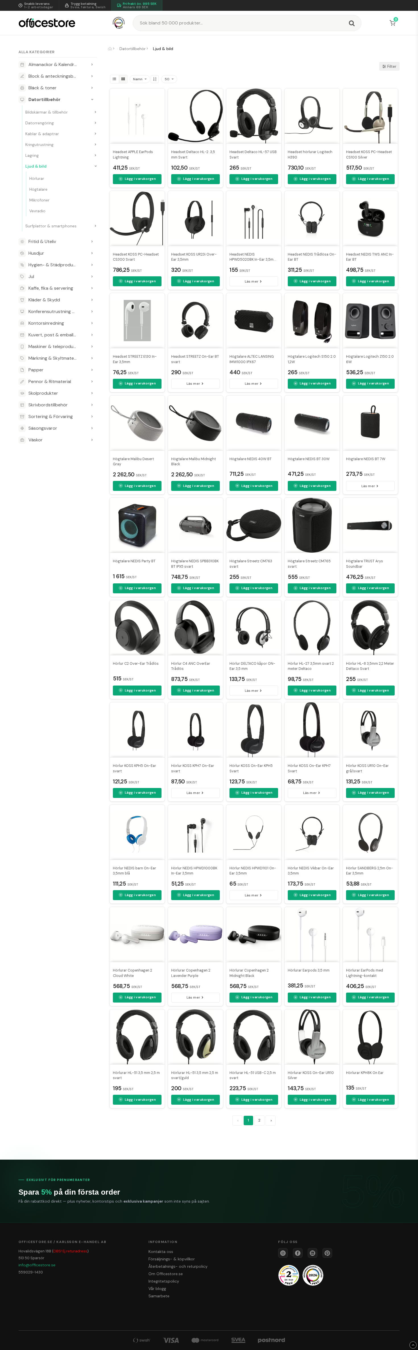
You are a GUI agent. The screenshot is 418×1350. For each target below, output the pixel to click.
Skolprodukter (43, 393)
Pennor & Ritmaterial (49, 381)
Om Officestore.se (165, 1273)
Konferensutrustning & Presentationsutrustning (57, 311)
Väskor (35, 440)
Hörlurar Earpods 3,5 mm (309, 970)
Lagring (32, 155)
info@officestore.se (36, 1264)
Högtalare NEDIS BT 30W (309, 459)
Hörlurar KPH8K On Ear (365, 1073)
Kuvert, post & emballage (54, 335)
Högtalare (38, 189)
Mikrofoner (39, 200)
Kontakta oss (160, 1251)
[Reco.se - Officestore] (118, 23)
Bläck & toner (42, 88)
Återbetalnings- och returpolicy (178, 1266)
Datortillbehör (44, 99)
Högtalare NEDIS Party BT (134, 561)
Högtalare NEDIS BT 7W (365, 459)
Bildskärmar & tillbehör (46, 112)
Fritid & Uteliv (42, 241)
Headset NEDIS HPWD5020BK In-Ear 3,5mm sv (253, 259)
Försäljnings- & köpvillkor (171, 1258)
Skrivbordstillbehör (48, 405)
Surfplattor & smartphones (50, 226)
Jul (31, 276)
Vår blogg (157, 1288)
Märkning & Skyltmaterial (54, 358)
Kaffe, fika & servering (50, 288)
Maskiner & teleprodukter (55, 346)
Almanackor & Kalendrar (53, 64)
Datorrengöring (39, 122)
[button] (394, 23)
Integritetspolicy (163, 1281)
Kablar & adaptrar (42, 133)
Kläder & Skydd (44, 300)
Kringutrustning (39, 144)
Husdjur (36, 253)
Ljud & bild (36, 166)
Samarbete (158, 1295)
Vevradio (37, 210)
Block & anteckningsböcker (56, 76)
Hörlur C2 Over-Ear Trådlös (136, 663)
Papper (36, 370)
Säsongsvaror (42, 428)
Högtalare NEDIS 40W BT (250, 459)
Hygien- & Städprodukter (55, 265)
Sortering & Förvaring (50, 416)
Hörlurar (36, 178)
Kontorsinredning (46, 323)
